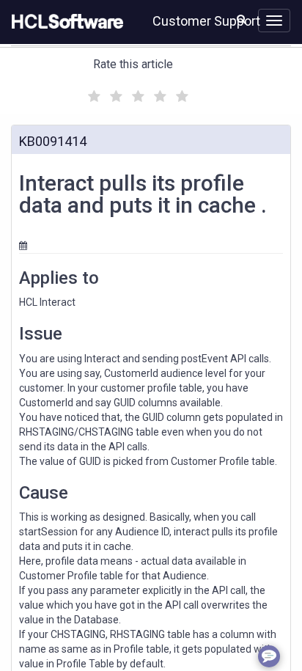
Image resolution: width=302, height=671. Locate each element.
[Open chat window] (269, 656)
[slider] (136, 94)
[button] (241, 19)
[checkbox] (92, 92)
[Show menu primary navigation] (274, 20)
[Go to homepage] (64, 22)
